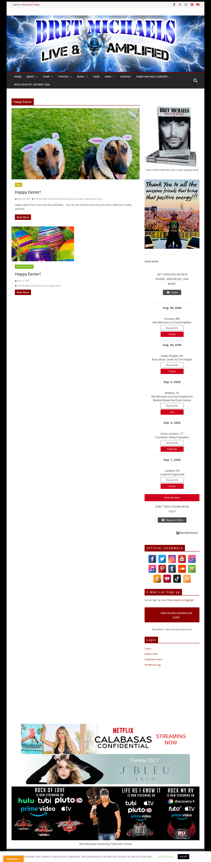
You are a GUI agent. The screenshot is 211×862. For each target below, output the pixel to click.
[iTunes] (192, 559)
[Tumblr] (172, 569)
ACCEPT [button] (183, 856)
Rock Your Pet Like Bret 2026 (32, 84)
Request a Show (174, 520)
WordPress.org (152, 664)
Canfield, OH (172, 470)
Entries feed (151, 653)
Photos (63, 76)
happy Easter (90, 198)
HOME (17, 76)
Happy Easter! (28, 192)
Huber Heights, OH (172, 356)
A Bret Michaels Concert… (152, 76)
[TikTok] (177, 579)
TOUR (96, 76)
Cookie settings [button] (165, 856)
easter (80, 198)
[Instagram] (172, 559)
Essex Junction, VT (172, 433)
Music (80, 76)
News (18, 185)
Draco (73, 198)
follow (174, 292)
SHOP (46, 76)
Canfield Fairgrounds (172, 474)
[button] (36, 76)
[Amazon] (157, 579)
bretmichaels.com (56, 198)
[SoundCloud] (182, 569)
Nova (99, 198)
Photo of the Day (24, 267)
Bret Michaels (40, 198)
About (30, 76)
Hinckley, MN (172, 318)
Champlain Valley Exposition (172, 437)
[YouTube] (182, 559)
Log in (148, 648)
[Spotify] (192, 569)
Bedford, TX (172, 393)
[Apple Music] (152, 569)
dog (67, 198)
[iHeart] (167, 579)
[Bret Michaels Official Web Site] (105, 18)
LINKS (108, 76)
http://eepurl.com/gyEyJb (180, 600)
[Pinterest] (162, 569)
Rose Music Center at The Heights (172, 359)
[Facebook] (152, 559)
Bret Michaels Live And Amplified (172, 322)
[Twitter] (162, 559)
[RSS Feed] (187, 579)
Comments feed (153, 659)
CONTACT (125, 76)
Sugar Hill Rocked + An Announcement (33, 6)
